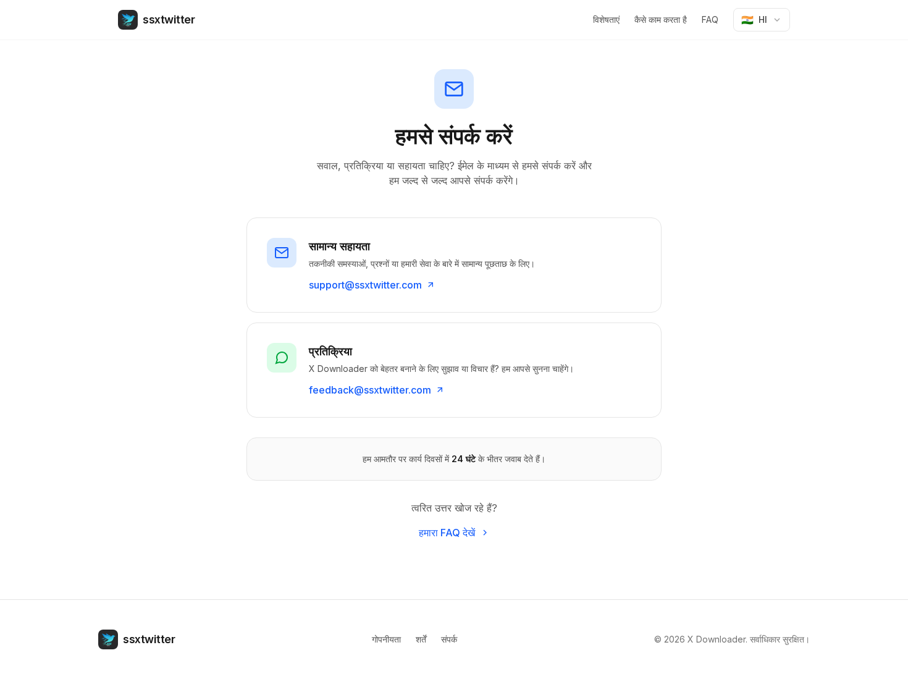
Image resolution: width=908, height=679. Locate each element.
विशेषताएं (606, 19)
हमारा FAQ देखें (447, 532)
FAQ (710, 19)
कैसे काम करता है (660, 19)
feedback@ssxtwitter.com (370, 390)
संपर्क (449, 639)
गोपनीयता (386, 639)
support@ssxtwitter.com (365, 285)
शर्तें (421, 639)
